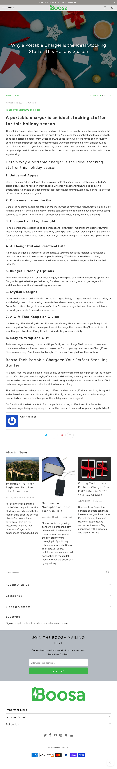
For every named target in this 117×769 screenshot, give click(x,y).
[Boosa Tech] (58, 8)
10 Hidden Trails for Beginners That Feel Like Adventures (20, 487)
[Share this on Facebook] (54, 435)
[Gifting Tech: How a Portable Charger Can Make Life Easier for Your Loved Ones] (94, 469)
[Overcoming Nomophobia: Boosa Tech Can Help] (58, 479)
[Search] (106, 7)
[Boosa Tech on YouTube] (55, 735)
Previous (96, 96)
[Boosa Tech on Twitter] (45, 735)
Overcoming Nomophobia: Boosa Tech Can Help (56, 507)
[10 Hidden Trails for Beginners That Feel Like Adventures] (22, 469)
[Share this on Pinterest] (62, 435)
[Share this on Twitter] (46, 435)
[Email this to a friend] (70, 435)
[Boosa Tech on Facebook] (50, 735)
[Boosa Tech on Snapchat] (66, 735)
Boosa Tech (60, 748)
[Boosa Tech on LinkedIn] (71, 735)
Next (106, 96)
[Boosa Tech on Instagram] (61, 735)
